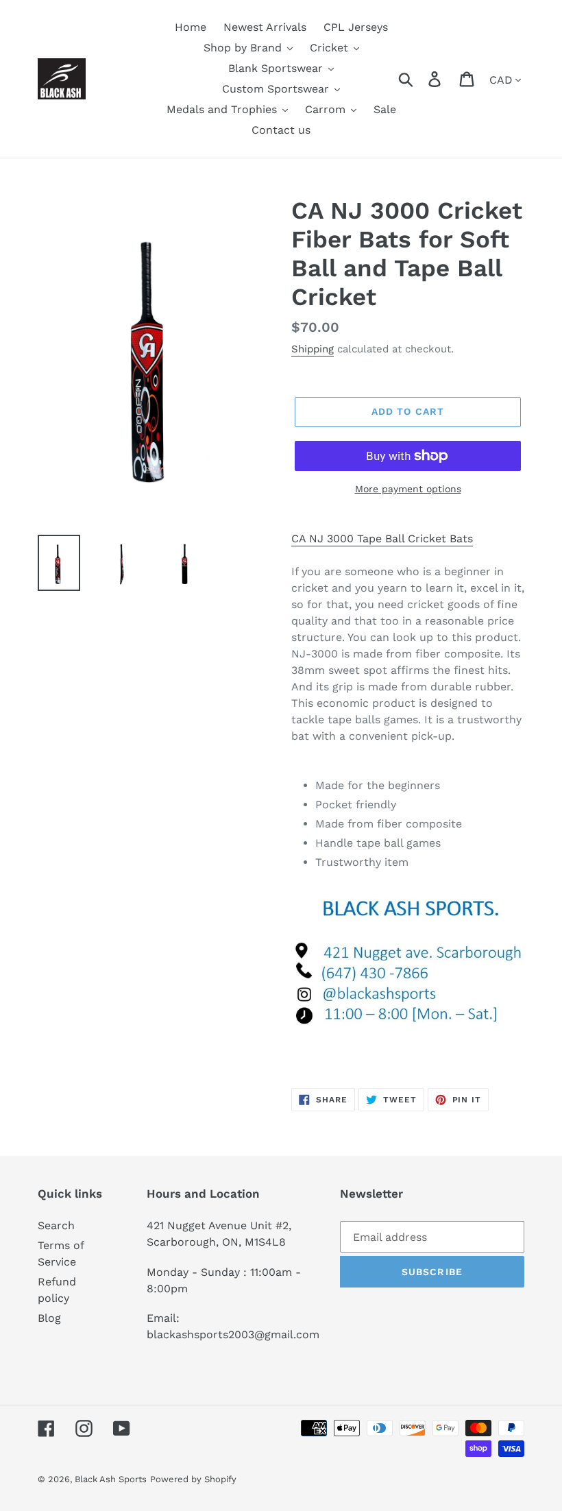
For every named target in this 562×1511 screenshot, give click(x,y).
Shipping (312, 349)
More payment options (408, 488)
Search (56, 1225)
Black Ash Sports (111, 1479)
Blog (49, 1318)
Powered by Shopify (193, 1479)
